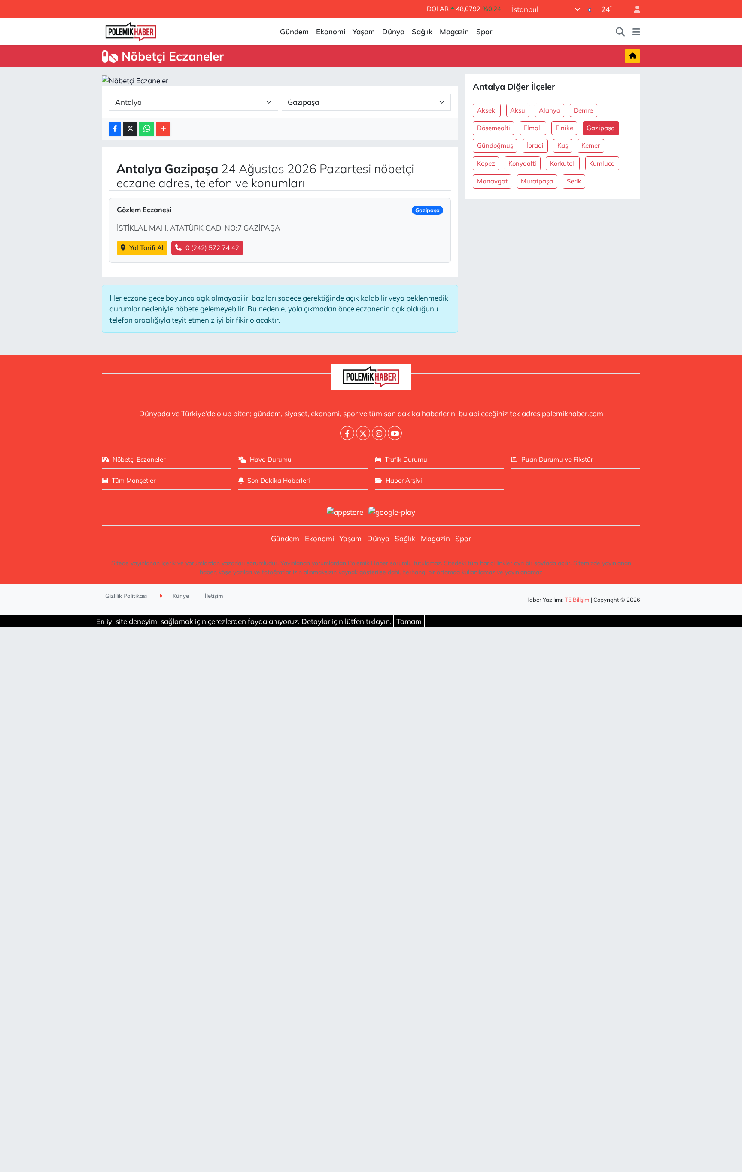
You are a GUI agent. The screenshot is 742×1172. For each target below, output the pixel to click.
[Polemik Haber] (131, 31)
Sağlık (422, 31)
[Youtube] (395, 433)
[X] (363, 433)
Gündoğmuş (495, 145)
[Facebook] (347, 433)
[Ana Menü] (636, 31)
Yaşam (364, 31)
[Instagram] (379, 433)
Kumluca (602, 163)
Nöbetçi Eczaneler (139, 459)
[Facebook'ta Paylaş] (115, 129)
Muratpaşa (537, 181)
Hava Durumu (271, 459)
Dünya (393, 31)
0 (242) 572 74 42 (212, 248)
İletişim (214, 595)
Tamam (409, 621)
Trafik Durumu (406, 459)
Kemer (590, 145)
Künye (180, 595)
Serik (574, 181)
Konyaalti (522, 163)
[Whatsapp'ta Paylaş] (146, 129)
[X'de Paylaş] (130, 129)
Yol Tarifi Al (146, 248)
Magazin (454, 31)
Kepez (486, 163)
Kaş (562, 145)
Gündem (294, 31)
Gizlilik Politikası (126, 595)
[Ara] (620, 31)
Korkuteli (563, 163)
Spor (484, 31)
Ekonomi (330, 31)
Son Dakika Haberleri (278, 480)
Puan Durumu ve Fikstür (557, 459)
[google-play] (392, 511)
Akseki (487, 110)
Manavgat (492, 181)
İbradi (535, 145)
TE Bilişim (577, 599)
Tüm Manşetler (133, 480)
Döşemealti (493, 128)
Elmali (532, 128)
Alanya (549, 110)
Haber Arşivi (404, 480)
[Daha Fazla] (163, 129)
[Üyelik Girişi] (633, 9)
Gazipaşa (601, 128)
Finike (564, 128)
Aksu (517, 110)
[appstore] (345, 511)
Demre (583, 110)
